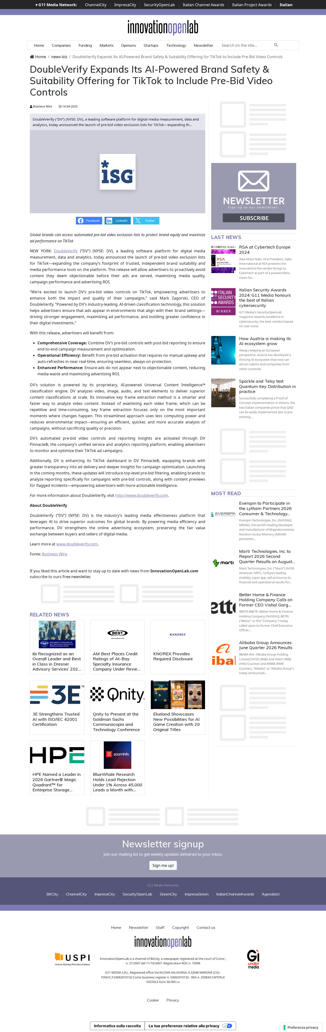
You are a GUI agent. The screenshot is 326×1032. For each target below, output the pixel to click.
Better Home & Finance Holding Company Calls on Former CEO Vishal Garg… (265, 600)
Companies (61, 45)
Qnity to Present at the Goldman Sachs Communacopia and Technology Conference (116, 721)
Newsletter (203, 45)
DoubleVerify (66, 251)
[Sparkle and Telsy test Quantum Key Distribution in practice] (223, 393)
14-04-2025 (70, 106)
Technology (176, 45)
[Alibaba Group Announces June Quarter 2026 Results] (223, 654)
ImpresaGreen (197, 894)
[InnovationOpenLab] (163, 27)
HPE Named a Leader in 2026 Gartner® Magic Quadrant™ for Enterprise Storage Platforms (56, 785)
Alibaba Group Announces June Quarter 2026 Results (265, 645)
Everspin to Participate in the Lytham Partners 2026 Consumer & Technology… (265, 508)
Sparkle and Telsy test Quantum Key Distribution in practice (267, 386)
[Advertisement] (163, 816)
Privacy (172, 1000)
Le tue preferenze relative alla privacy (184, 1025)
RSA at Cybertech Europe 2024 (264, 249)
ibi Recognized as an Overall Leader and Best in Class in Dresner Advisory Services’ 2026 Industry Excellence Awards (56, 666)
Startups (151, 45)
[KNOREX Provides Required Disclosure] (178, 634)
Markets (107, 45)
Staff (160, 927)
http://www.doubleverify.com (141, 495)
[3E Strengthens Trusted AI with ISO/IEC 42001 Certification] (57, 695)
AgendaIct (271, 894)
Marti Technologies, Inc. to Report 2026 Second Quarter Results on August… (267, 556)
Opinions (128, 45)
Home (39, 45)
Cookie (153, 1000)
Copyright (180, 927)
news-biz (59, 56)
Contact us (206, 927)
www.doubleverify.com (77, 544)
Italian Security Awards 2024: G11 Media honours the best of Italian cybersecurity (265, 297)
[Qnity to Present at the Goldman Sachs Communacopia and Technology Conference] (117, 695)
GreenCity (168, 894)
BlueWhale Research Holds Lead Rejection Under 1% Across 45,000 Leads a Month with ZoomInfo (117, 785)
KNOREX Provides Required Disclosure (173, 656)
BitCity (52, 894)
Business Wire (42, 106)
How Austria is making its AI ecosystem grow (265, 341)
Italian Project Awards (252, 4)
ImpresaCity (125, 4)
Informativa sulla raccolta (117, 1025)
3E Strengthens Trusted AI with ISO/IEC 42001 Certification (55, 719)
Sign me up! (163, 865)
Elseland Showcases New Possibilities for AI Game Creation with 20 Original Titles (176, 721)
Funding (85, 45)
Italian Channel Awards (203, 4)
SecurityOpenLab (159, 4)
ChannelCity (95, 4)
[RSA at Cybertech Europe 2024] (223, 258)
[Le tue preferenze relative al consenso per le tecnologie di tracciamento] (301, 1027)
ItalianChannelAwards (235, 894)
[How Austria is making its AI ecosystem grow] (223, 350)
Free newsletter (76, 576)
